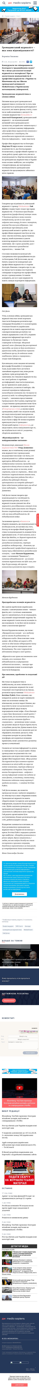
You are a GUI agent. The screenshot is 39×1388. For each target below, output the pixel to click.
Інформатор (24, 425)
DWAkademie (23, 206)
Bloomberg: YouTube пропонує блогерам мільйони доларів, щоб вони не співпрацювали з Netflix (19, 1118)
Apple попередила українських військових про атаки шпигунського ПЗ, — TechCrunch (19, 1144)
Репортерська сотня (11, 409)
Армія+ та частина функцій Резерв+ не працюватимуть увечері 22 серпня (18, 1197)
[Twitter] (31, 62)
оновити (34, 1028)
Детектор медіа (19, 1246)
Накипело (25, 521)
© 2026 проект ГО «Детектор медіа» (12, 1346)
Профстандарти (10, 16)
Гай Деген (6, 933)
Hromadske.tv (26, 115)
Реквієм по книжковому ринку (15, 1217)
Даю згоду (19, 1385)
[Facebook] (28, 62)
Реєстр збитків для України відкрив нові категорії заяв (19, 1126)
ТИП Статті (19, 926)
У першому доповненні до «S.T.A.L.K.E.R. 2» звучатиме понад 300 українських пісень (19, 1135)
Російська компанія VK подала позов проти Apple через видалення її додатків (18, 1207)
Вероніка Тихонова (10, 56)
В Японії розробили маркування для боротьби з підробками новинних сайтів (19, 1153)
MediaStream (28, 930)
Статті (18, 16)
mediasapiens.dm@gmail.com (14, 1347)
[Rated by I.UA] (15, 1363)
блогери (27, 926)
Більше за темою (12, 941)
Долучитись (19, 894)
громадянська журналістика (12, 930)
